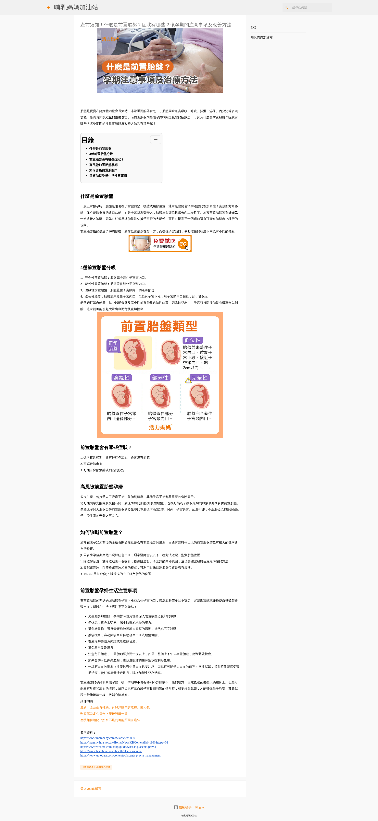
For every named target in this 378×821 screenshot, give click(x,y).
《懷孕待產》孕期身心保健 (96, 767)
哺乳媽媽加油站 (76, 7)
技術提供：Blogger (191, 807)
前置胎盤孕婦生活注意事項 (108, 175)
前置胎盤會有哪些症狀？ (106, 159)
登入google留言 (90, 788)
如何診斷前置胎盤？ (103, 170)
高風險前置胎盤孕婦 (103, 165)
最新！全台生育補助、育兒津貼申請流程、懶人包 (115, 707)
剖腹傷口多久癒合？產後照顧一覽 (104, 713)
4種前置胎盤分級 (101, 154)
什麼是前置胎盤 (100, 148)
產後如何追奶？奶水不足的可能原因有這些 (110, 720)
